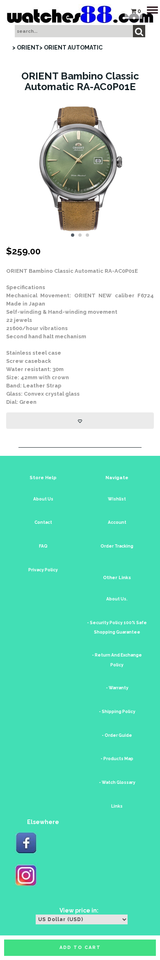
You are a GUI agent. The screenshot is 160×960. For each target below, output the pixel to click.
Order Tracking (117, 546)
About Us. (117, 599)
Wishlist (117, 499)
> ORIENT (25, 47)
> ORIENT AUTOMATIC (71, 47)
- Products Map (117, 758)
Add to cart (80, 947)
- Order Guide (117, 735)
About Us (43, 499)
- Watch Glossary (117, 782)
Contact (43, 522)
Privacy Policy (43, 570)
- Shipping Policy (117, 711)
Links (117, 806)
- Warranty (117, 688)
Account (117, 522)
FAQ (43, 546)
